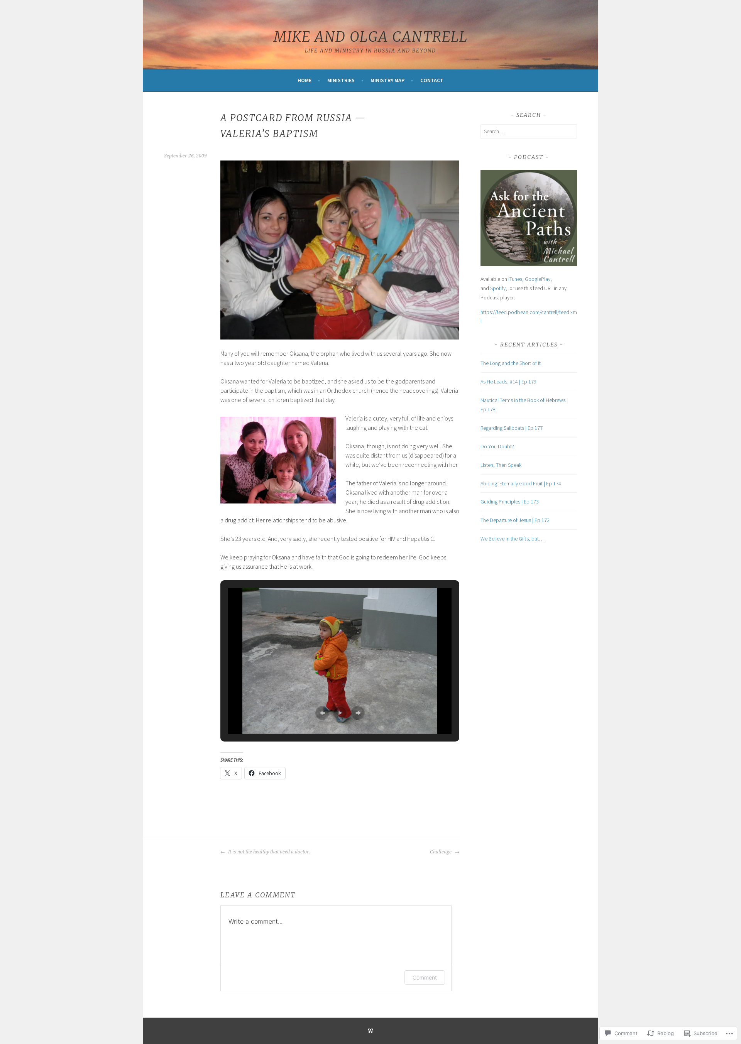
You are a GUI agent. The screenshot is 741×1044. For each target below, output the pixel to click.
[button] (322, 713)
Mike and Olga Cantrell (371, 37)
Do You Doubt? (497, 446)
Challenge (441, 852)
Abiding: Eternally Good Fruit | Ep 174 (520, 483)
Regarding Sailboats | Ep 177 (511, 427)
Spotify (498, 288)
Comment (425, 977)
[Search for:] (528, 131)
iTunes (515, 278)
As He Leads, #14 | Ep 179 (508, 381)
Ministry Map (387, 80)
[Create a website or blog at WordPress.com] (370, 1031)
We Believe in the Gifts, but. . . (512, 538)
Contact (431, 80)
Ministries (341, 80)
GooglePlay (537, 278)
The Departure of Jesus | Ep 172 (515, 520)
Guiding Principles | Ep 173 (509, 501)
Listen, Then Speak (500, 464)
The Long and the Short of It (510, 363)
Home (304, 80)
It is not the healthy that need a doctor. (268, 852)
